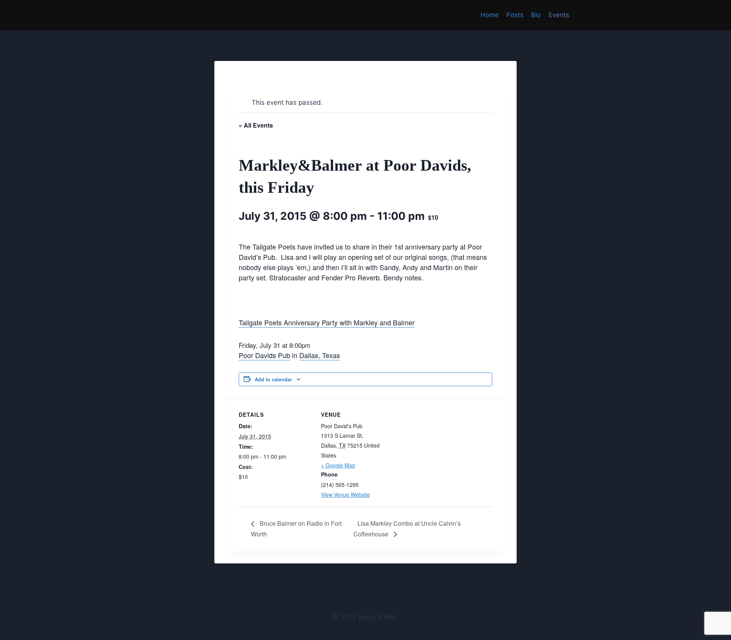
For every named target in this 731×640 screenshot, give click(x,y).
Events (559, 15)
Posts (515, 15)
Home (489, 15)
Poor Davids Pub (264, 355)
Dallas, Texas (319, 355)
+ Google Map (338, 465)
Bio (536, 15)
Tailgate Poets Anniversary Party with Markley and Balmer (327, 322)
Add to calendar (273, 379)
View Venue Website (345, 494)
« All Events (256, 125)
